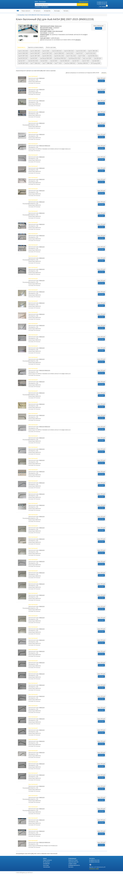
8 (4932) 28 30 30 (102, 4)
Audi (26, 15)
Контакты (66, 10)
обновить (78, 39)
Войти (36, 1)
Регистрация (42, 1)
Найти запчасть (82, 4)
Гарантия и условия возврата (35, 47)
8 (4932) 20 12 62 (102, 2)
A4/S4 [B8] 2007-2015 (34, 15)
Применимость (21, 47)
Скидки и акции (72, 863)
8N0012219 (58, 26)
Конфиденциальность (74, 865)
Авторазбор (21, 15)
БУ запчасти (37, 10)
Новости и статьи (73, 860)
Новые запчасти (25, 10)
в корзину (98, 28)
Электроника (46, 867)
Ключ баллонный (45, 15)
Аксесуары (46, 865)
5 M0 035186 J (44, 6)
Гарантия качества (73, 861)
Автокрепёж (47, 10)
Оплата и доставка (51, 47)
